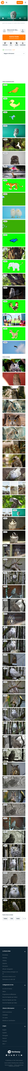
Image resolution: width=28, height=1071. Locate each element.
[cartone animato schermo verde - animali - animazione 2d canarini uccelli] (13, 89)
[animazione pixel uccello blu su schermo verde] (13, 239)
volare (5, 939)
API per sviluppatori (7, 990)
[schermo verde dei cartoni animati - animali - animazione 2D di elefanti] (13, 265)
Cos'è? (13, 49)
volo (12, 939)
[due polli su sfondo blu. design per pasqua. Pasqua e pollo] (13, 212)
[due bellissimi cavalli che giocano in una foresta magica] (13, 143)
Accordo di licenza (7, 1009)
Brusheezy (5, 976)
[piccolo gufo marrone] (13, 157)
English (4, 1051)
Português (5, 1056)
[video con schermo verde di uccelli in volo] (13, 198)
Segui (22, 31)
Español (4, 1053)
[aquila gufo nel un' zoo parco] (13, 378)
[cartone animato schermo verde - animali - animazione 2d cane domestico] (13, 333)
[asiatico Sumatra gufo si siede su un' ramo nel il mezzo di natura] (13, 446)
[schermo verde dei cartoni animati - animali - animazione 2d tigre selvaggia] (13, 184)
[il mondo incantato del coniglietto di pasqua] (13, 319)
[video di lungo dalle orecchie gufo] (13, 721)
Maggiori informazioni (9, 52)
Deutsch (4, 1059)
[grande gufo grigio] (13, 292)
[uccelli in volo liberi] (13, 225)
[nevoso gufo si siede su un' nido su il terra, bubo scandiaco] (13, 473)
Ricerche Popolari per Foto (9, 1021)
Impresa (4, 984)
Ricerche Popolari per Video (9, 1024)
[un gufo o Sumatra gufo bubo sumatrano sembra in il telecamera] (13, 391)
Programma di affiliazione (9, 1015)
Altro (3, 1065)
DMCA (4, 1012)
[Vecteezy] (2, 2)
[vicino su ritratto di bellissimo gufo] (13, 432)
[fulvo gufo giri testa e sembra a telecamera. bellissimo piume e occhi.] (13, 364)
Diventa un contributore (8, 1041)
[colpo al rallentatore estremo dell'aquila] (6, 487)
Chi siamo (5, 1038)
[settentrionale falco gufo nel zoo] (13, 544)
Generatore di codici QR (8, 1000)
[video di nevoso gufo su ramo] (13, 598)
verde (18, 939)
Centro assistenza (7, 1033)
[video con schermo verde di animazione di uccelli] (13, 116)
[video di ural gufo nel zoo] (13, 585)
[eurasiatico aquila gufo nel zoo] (13, 612)
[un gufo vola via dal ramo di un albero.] (13, 514)
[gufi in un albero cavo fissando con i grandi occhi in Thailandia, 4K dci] (13, 252)
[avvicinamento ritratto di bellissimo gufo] (13, 405)
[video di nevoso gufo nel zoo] (13, 776)
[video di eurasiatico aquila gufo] (13, 571)
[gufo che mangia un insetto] (13, 130)
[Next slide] (21, 939)
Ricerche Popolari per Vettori (9, 1018)
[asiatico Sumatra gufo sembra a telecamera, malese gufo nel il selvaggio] (13, 460)
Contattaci (5, 1036)
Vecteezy (4, 979)
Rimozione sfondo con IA (8, 997)
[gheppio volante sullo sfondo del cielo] (13, 346)
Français (4, 1062)
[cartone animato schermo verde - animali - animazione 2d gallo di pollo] (13, 305)
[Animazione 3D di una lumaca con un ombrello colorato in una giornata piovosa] (13, 171)
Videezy (4, 981)
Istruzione (5, 987)
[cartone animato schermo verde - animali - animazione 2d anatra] (13, 102)
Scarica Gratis (14, 37)
